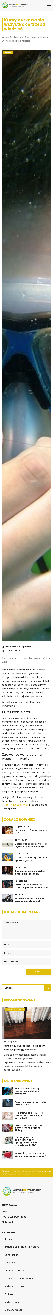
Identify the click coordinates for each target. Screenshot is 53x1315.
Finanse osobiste (14, 1270)
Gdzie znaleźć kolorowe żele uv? (31, 832)
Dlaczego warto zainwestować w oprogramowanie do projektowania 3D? (26, 1141)
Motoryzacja (11, 1302)
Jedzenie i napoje (14, 1286)
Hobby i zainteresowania (18, 1278)
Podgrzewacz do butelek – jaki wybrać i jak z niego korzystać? (30, 1116)
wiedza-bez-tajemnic (18, 647)
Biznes (8, 1239)
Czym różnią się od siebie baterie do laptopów (30, 872)
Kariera (8, 1294)
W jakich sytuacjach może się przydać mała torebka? (30, 1154)
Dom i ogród (11, 1254)
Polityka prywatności (14, 1217)
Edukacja (9, 1262)
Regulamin (8, 1222)
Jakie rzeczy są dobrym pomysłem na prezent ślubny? (28, 1128)
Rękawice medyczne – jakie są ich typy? (30, 1103)
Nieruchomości (13, 1309)
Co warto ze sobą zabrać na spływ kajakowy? (31, 859)
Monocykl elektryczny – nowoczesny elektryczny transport (29, 1091)
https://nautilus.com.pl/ (15, 804)
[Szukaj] (47, 987)
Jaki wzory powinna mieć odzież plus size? (22, 1173)
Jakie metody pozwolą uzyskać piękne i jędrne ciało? (32, 886)
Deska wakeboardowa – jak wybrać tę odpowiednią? (31, 845)
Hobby (8, 52)
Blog (5, 1211)
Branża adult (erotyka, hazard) (22, 1246)
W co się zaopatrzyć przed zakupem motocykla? (30, 900)
